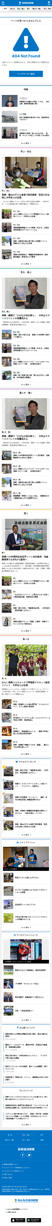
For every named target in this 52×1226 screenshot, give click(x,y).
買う (28, 8)
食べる (12, 8)
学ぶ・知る (47, 8)
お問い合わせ (8, 1174)
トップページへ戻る (26, 74)
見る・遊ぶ (21, 8)
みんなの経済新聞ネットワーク (26, 1201)
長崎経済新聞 (26, 3)
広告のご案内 (8, 1178)
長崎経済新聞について (11, 1164)
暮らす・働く (37, 8)
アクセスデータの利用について (14, 1171)
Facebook (22, 1155)
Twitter (29, 1155)
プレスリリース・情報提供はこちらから (17, 1167)
